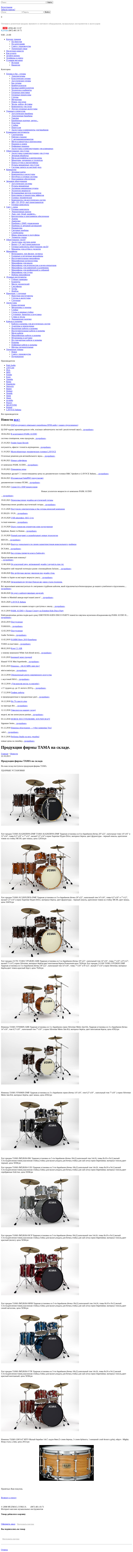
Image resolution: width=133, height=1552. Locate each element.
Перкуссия (16, 127)
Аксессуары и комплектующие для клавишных (32, 148)
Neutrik (9, 393)
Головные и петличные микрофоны (27, 256)
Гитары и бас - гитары (16, 74)
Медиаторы (16, 99)
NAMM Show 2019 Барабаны (24, 639)
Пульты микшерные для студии (25, 165)
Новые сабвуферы (19, 460)
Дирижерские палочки (21, 319)
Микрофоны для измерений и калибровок (30, 268)
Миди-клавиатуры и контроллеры (26, 141)
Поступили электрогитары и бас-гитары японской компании (38, 509)
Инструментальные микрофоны (25, 258)
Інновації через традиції (21, 657)
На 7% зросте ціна (19, 701)
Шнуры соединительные (22, 347)
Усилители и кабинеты (21, 90)
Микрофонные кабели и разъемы (26, 335)
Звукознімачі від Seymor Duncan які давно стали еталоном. (36, 582)
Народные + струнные (16, 293)
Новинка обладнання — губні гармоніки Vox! (31, 728)
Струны (14, 97)
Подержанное (17, 356)
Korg (8, 377)
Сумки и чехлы (18, 317)
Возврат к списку (8, 1498)
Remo (8, 382)
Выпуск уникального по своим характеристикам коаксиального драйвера (43, 544)
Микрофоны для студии (22, 272)
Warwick (10, 386)
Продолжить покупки (25, 1524)
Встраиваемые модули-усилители (26, 193)
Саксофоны (16, 286)
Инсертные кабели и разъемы (24, 328)
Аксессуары (11, 303)
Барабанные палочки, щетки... (24, 120)
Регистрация (6, 7)
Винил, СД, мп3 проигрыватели (25, 244)
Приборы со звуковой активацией (26, 226)
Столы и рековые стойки (22, 312)
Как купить (11, 53)
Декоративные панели (21, 212)
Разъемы (15, 342)
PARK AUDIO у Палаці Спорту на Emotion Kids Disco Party (37, 611)
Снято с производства (21, 46)
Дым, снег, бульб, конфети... (23, 214)
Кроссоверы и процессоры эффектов (27, 195)
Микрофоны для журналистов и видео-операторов (33, 265)
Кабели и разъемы (14, 321)
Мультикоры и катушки (21, 338)
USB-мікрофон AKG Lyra (22, 518)
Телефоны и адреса (14, 58)
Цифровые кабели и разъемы (24, 345)
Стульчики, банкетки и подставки (26, 314)
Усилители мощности (21, 190)
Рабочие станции (19, 137)
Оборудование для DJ (15, 240)
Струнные (16, 300)
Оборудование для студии (17, 151)
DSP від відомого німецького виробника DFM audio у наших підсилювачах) (44, 425)
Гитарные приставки (20, 92)
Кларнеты (15, 282)
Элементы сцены (19, 237)
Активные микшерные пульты (24, 188)
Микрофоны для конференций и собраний (30, 270)
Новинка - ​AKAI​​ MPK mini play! (25, 666)
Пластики (15, 123)
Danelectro (10, 384)
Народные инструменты (22, 296)
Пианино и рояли (19, 144)
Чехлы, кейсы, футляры (21, 104)
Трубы (14, 289)
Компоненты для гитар (21, 106)
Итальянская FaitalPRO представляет (27, 478)
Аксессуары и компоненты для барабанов (29, 130)
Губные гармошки (19, 279)
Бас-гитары (16, 83)
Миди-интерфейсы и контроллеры (26, 158)
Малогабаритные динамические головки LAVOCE (33, 451)
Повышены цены (18, 469)
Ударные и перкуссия (15, 111)
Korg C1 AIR (16, 648)
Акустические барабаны (22, 113)
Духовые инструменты (16, 277)
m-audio (9, 400)
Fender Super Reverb (19, 443)
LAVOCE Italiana (13, 410)
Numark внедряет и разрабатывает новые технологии (34, 535)
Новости (14, 754)
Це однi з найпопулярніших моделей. (27, 593)
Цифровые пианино (20, 146)
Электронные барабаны (21, 116)
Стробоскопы (17, 233)
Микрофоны (11, 251)
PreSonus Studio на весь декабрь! (25, 737)
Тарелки (15, 118)
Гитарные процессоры (21, 95)
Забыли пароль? (8, 9)
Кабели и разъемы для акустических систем (30, 324)
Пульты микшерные (20, 186)
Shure (8, 398)
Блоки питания (18, 305)
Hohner (9, 391)
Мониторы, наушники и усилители (27, 160)
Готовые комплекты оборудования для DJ (29, 247)
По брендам (16, 41)
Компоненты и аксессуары (23, 174)
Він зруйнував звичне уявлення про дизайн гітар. (33, 573)
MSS (8, 372)
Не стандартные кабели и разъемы (26, 340)
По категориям (18, 44)
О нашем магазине (14, 60)
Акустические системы (21, 183)
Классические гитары (21, 78)
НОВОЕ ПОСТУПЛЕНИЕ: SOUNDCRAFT (30, 719)
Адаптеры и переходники (22, 326)
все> (17, 419)
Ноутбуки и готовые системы (24, 176)
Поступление (17, 622)
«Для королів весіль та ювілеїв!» (25, 684)
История (15, 63)
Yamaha (9, 379)
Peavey (9, 403)
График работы (17, 692)
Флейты (14, 291)
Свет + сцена (12, 207)
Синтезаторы (17, 134)
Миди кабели (17, 333)
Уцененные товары (14, 349)
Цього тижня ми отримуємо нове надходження (32, 527)
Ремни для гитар (18, 102)
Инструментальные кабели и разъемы (28, 331)
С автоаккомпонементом (22, 139)
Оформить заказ (8, 1524)
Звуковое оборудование (16, 181)
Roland (9, 407)
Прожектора (16, 228)
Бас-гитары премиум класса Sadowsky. (28, 553)
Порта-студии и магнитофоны (24, 162)
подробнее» (88, 429)
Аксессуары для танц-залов (23, 242)
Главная (4, 754)
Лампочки (16, 221)
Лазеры (14, 219)
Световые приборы (20, 230)
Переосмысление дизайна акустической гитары (32, 500)
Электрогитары (18, 76)
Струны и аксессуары (21, 298)
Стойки (14, 125)
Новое (14, 352)
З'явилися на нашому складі (23, 710)
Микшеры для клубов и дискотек (26, 249)
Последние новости (15, 51)
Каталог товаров (13, 39)
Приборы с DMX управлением (25, 223)
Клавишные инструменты (17, 132)
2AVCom (10, 368)
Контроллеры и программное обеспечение (30, 216)
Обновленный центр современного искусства (31, 675)
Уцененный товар (19, 49)
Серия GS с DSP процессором (24, 487)
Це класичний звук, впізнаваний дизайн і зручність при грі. (37, 564)
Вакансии (15, 65)
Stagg (8, 396)
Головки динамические (21, 197)
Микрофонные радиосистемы (24, 261)
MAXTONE (11, 405)
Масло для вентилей (20, 284)
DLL (8, 370)
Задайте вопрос (13, 56)
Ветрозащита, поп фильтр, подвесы (27, 254)
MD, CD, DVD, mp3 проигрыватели (27, 202)
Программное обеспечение (23, 179)
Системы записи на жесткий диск (26, 167)
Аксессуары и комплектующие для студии (30, 153)
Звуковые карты (18, 172)
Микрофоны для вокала (21, 263)
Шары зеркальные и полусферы (25, 235)
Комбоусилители (18, 85)
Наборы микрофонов (20, 275)
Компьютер (11, 169)
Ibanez (9, 389)
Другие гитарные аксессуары (24, 109)
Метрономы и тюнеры (21, 307)
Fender (9, 375)
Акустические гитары (21, 81)
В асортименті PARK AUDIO (24, 434)
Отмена (4, 1550)
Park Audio (11, 365)
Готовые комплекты (20, 205)
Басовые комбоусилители (22, 88)
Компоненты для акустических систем (28, 200)
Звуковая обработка (20, 155)
